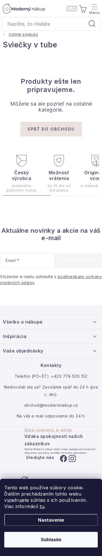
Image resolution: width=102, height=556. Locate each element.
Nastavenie (51, 520)
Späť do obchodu (51, 129)
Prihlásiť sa (78, 260)
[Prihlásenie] (72, 8)
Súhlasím (51, 539)
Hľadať (92, 24)
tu (42, 506)
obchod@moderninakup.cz (51, 405)
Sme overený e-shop (48, 430)
